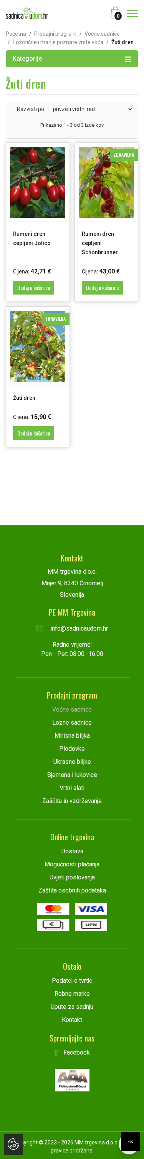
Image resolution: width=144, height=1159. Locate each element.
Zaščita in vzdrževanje (72, 801)
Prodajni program (55, 34)
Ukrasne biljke (72, 761)
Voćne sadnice (102, 34)
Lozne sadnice (72, 722)
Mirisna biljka (72, 735)
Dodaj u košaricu (33, 287)
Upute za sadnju (72, 1006)
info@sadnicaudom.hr (78, 628)
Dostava (72, 851)
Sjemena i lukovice (72, 774)
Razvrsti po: (31, 109)
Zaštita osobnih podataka (72, 890)
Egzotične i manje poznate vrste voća (58, 42)
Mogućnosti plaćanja (72, 864)
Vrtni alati (72, 787)
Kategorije (27, 58)
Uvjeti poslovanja (72, 877)
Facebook (76, 1052)
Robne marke (72, 993)
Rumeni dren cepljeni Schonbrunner (100, 243)
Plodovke (72, 748)
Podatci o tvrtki (72, 980)
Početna (16, 34)
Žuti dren (24, 398)
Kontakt (72, 1019)
